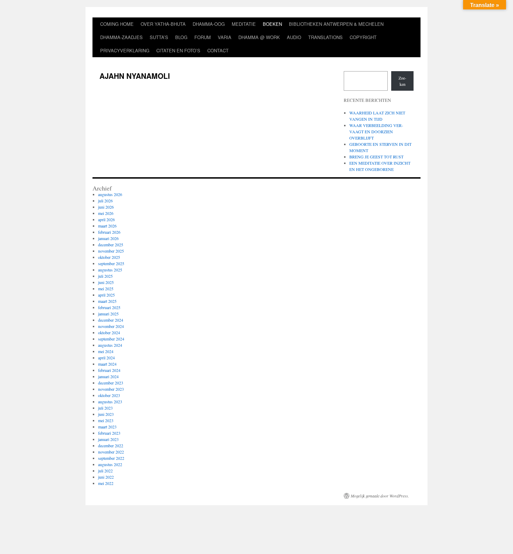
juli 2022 (105, 470)
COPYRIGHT (363, 37)
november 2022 (111, 452)
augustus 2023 (110, 401)
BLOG (181, 37)
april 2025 (106, 295)
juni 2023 (106, 414)
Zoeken (402, 81)
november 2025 (111, 251)
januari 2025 (108, 313)
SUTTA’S (159, 37)
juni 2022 (106, 477)
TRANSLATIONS (325, 37)
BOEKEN (272, 24)
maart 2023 (107, 426)
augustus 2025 (110, 269)
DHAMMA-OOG (209, 24)
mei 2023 (105, 420)
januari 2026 (108, 238)
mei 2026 (105, 213)
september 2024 (111, 339)
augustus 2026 (110, 194)
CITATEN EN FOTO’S (178, 50)
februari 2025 (109, 307)
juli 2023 (105, 408)
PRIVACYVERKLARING (124, 50)
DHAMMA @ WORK (259, 37)
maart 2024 (107, 364)
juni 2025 (106, 282)
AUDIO (294, 37)
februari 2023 (109, 433)
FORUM (202, 37)
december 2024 (110, 320)
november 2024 (111, 326)
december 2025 (110, 244)
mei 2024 (105, 351)
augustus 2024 (110, 345)
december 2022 (110, 445)
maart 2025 (107, 301)
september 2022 (111, 458)
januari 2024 (108, 376)
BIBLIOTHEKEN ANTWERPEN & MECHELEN (336, 24)
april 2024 (106, 357)
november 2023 (111, 389)
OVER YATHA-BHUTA (163, 24)
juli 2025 (105, 276)
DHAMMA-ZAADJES (121, 37)
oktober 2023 (109, 395)
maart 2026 (107, 226)
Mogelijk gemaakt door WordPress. (380, 496)
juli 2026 (105, 200)
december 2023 (110, 382)
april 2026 (106, 219)
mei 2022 (105, 483)
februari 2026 (109, 232)
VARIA (224, 37)
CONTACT (218, 50)
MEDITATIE (244, 24)
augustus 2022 (110, 464)
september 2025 (111, 263)
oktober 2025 (109, 257)
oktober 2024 (109, 332)
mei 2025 (105, 288)
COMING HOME (117, 24)
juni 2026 (106, 207)
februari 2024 (109, 370)
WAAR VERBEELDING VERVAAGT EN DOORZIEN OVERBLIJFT (376, 131)
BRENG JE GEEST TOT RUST (376, 156)
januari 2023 (108, 439)
